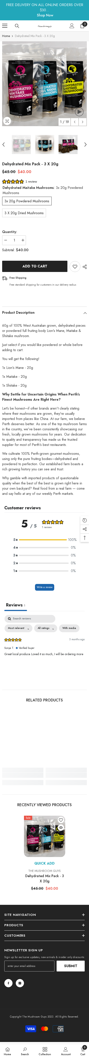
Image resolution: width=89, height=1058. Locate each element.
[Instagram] (20, 983)
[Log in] (72, 25)
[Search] (17, 26)
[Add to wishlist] (75, 266)
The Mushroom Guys (44, 871)
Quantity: (9, 231)
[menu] (4, 25)
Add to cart (34, 266)
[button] (74, 122)
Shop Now (45, 15)
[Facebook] (8, 983)
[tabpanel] (44, 647)
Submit (70, 965)
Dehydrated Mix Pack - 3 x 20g (44, 878)
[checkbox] (69, 628)
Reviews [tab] (15, 605)
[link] (22, 775)
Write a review (44, 587)
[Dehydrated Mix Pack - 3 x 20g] (44, 836)
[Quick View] (61, 827)
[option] (44, 83)
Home (6, 36)
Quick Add (44, 863)
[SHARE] (83, 267)
